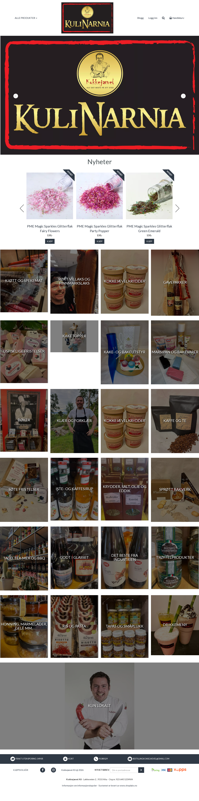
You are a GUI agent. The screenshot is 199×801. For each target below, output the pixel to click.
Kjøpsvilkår (20, 783)
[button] (15, 102)
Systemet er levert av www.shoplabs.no (118, 799)
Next (177, 222)
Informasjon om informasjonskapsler (79, 799)
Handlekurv (178, 17)
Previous (21, 222)
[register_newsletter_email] (141, 784)
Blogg (140, 17)
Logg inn (152, 17)
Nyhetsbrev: (102, 783)
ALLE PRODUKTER (25, 17)
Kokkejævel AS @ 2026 (72, 783)
